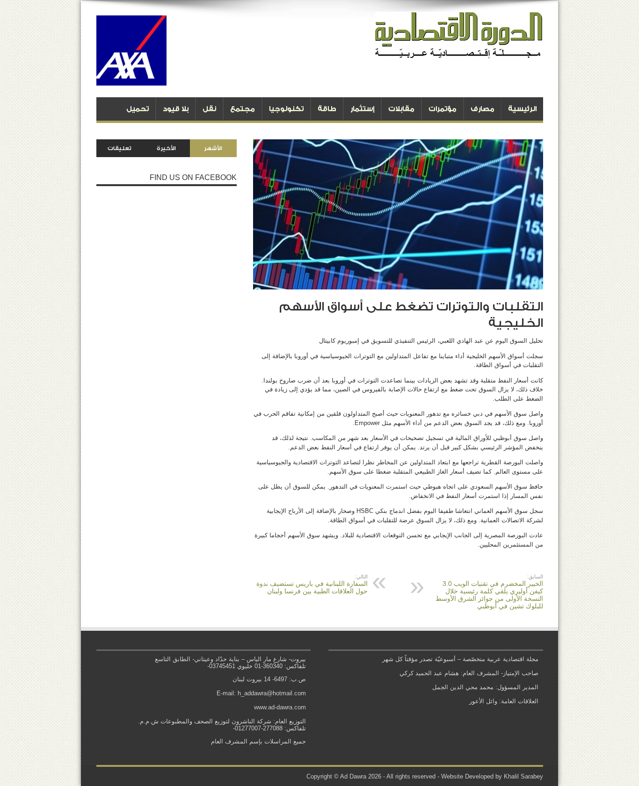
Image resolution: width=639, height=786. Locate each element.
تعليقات (119, 148)
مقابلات (401, 109)
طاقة (327, 109)
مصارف (482, 109)
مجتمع (242, 109)
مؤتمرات (442, 109)
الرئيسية (522, 109)
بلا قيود (176, 109)
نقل (209, 109)
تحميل (137, 109)
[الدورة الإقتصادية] (459, 51)
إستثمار (362, 109)
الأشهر (213, 148)
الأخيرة (166, 148)
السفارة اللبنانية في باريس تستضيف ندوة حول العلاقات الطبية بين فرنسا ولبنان (312, 584)
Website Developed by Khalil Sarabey (492, 776)
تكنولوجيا (286, 109)
